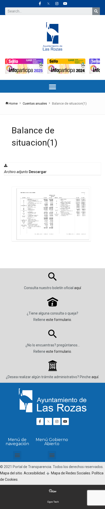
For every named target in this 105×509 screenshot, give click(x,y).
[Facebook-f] (40, 3)
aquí (77, 288)
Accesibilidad (34, 473)
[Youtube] (65, 3)
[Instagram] (56, 3)
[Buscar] (96, 11)
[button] (52, 87)
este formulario (58, 320)
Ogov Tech (53, 501)
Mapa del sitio (11, 473)
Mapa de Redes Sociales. (70, 473)
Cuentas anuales (35, 103)
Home (13, 103)
